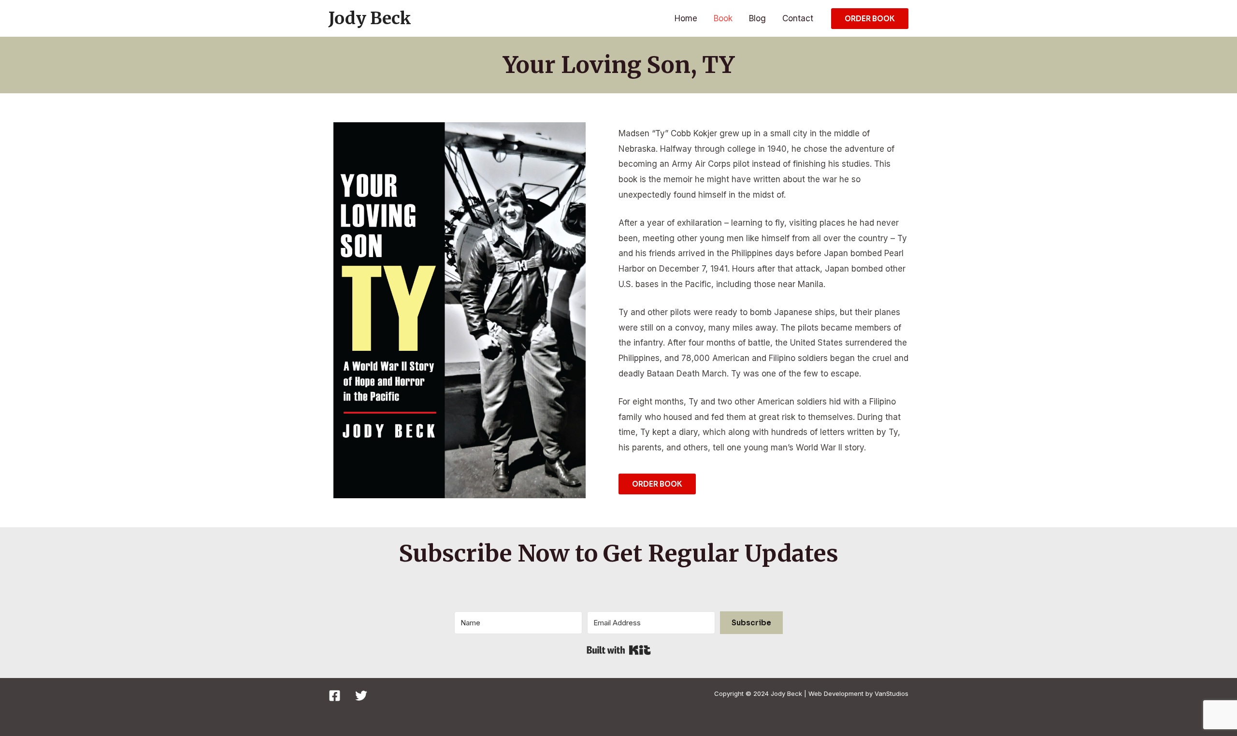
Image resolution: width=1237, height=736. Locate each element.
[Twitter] (361, 696)
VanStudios (891, 693)
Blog (757, 18)
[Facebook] (335, 696)
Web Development (835, 693)
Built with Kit (619, 650)
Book (723, 18)
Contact (797, 18)
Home (686, 18)
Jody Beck (370, 18)
